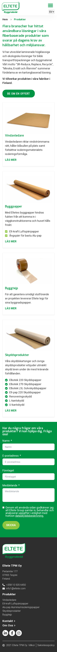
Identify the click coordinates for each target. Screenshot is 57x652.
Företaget (8, 470)
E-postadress (10, 455)
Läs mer (10, 159)
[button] (50, 5)
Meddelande (9, 485)
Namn (6, 440)
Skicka (11, 525)
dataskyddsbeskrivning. (29, 515)
